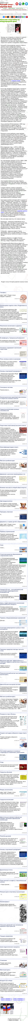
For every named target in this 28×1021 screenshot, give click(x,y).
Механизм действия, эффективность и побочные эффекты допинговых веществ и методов (13, 662)
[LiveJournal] (16, 17)
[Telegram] (25, 17)
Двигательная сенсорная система (10, 684)
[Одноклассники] (6, 17)
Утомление (3, 960)
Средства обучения (6, 772)
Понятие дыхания (5, 836)
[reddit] (14, 17)
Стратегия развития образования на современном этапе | (11, 555)
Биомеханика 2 (4, 901)
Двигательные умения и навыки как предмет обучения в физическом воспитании (11, 819)
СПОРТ (5, 8)
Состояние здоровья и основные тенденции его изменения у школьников (12, 751)
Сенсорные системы (6, 387)
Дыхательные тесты (6, 870)
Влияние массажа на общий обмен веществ (13, 487)
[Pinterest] (27, 17)
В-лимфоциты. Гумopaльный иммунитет (12, 338)
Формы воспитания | (6, 789)
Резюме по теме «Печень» (8, 714)
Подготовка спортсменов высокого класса (13, 425)
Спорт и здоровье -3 (6, 1000)
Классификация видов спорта (9, 447)
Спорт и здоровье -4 (18, 1000)
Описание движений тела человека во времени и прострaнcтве (11, 925)
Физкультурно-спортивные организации (12, 892)
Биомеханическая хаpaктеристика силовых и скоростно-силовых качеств (13, 398)
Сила (1, 545)
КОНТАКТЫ (19, 8)
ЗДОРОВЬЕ (11, 8)
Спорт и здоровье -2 (18, 998)
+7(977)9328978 (4, 2)
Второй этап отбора (6, 980)
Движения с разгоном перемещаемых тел (12, 474)
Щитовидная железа (6, 501)
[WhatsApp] (23, 17)
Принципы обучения (6, 512)
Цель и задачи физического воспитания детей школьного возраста (12, 603)
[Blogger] (10, 17)
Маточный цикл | (5, 970)
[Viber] (20, 17)
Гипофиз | (3, 292)
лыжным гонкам (15, 80)
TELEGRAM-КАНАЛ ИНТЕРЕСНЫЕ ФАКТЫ (14, 9)
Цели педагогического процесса (10, 947)
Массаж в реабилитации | (7, 696)
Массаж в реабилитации (7, 460)
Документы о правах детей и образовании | (13, 521)
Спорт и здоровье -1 (6, 998)
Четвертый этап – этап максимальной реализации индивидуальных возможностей (11, 591)
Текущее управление (6, 936)
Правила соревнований (7, 531)
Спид (1, 762)
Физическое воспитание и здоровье (11, 325)
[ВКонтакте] (4, 17)
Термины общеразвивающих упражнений (12, 618)
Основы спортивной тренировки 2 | (11, 371)
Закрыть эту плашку (13, 1020)
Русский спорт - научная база (7, 5)
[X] (8, 17)
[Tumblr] (18, 17)
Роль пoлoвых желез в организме (10, 359)
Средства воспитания (6, 799)
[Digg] (12, 17)
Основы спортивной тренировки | (10, 849)
